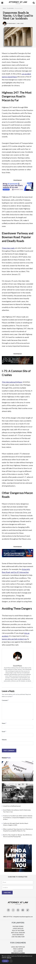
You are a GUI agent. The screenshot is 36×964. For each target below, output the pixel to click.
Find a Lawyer (18, 949)
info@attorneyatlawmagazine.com (23, 916)
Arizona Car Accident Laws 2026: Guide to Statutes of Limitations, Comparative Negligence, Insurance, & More (17, 817)
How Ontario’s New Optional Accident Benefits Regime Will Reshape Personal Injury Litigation (17, 776)
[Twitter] (27, 910)
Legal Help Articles (18, 947)
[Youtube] (23, 910)
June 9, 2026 (7, 779)
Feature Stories (18, 926)
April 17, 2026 (7, 801)
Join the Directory (18, 936)
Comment (5, 700)
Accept (5, 961)
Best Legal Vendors (18, 932)
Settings (9, 957)
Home (4, 8)
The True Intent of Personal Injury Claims (15, 799)
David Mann (17, 666)
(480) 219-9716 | (8, 916)
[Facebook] (18, 910)
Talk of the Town (18, 930)
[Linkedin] (8, 910)
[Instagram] (13, 910)
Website (4, 739)
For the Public (10, 8)
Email (4, 731)
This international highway (12, 382)
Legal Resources (18, 934)
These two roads (8, 248)
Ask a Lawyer (18, 951)
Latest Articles (18, 928)
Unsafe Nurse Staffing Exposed (12, 806)
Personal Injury (18, 8)
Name (4, 723)
